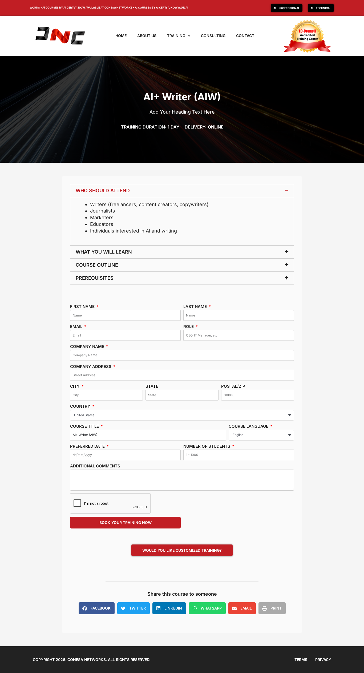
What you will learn (104, 252)
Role (189, 326)
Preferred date (88, 446)
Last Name (195, 306)
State (151, 386)
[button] (182, 190)
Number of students (207, 446)
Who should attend (103, 190)
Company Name (87, 346)
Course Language (249, 426)
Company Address (91, 366)
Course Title (85, 426)
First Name (83, 306)
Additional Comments (95, 465)
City (75, 386)
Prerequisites (95, 278)
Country (80, 406)
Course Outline (97, 265)
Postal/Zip (233, 386)
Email (76, 326)
